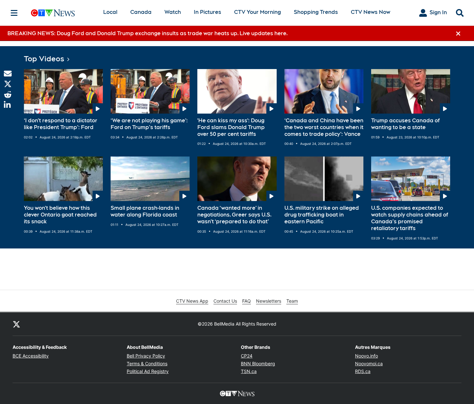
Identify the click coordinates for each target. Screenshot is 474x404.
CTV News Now (370, 12)
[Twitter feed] (16, 324)
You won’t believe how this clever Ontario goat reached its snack (60, 215)
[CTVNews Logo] (62, 12)
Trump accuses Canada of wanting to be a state (405, 123)
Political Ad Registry (148, 371)
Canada (141, 12)
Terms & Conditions (147, 363)
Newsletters (268, 301)
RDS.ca (362, 371)
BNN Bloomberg (258, 363)
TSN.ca (249, 371)
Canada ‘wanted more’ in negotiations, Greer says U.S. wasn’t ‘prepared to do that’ (234, 215)
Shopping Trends (316, 12)
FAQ (246, 301)
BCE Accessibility (31, 356)
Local (110, 12)
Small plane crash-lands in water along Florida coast (145, 211)
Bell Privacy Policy (146, 356)
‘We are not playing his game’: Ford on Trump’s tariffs (149, 123)
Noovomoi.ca (369, 363)
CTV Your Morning (257, 12)
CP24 (246, 356)
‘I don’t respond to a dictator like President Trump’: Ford (60, 123)
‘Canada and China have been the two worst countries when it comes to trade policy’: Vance (323, 127)
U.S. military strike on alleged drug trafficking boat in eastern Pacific (321, 215)
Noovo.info (366, 356)
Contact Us (225, 301)
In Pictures (207, 12)
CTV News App (192, 301)
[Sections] (14, 13)
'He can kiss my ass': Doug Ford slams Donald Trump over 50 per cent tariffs (231, 127)
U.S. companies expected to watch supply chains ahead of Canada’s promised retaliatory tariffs (409, 218)
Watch (172, 12)
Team (292, 301)
